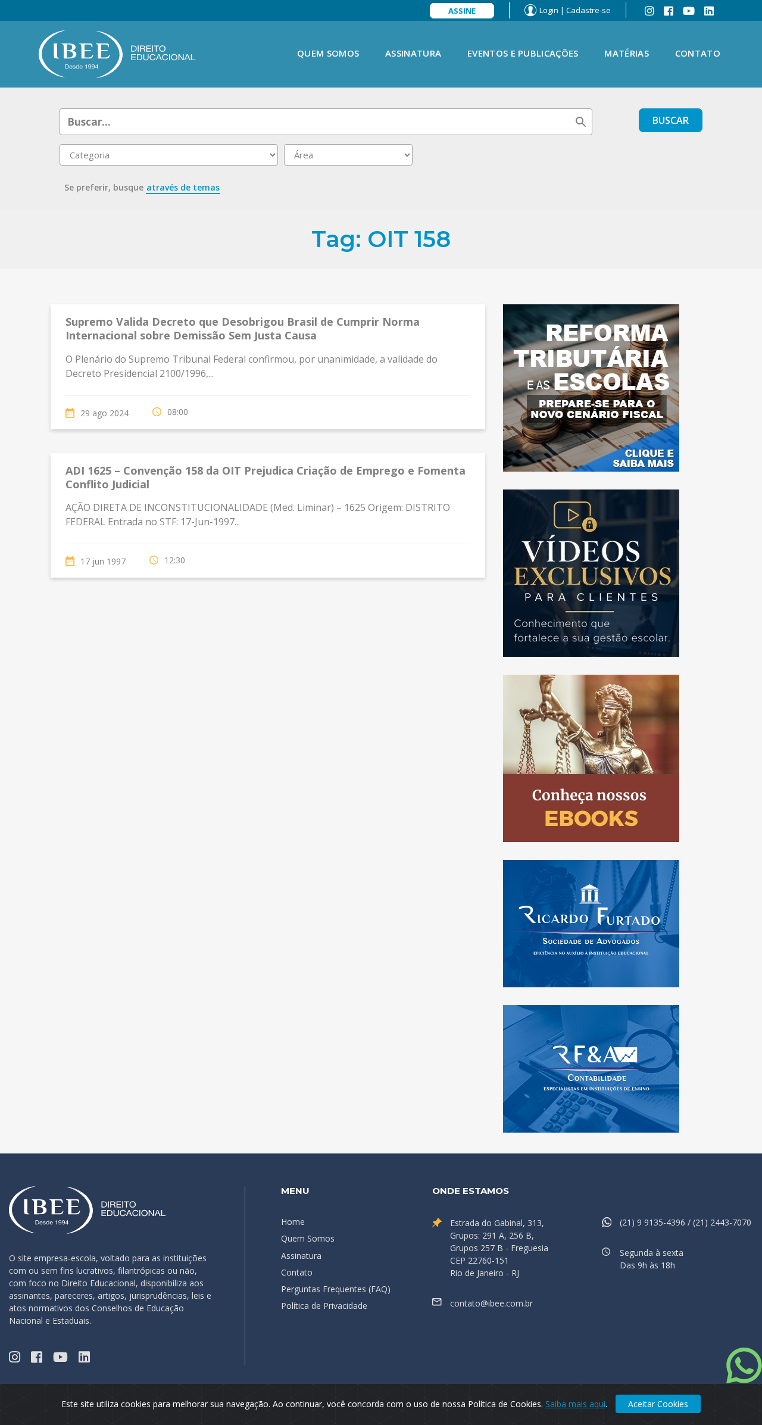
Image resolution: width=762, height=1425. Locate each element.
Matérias (626, 53)
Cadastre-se (588, 10)
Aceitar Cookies (658, 1404)
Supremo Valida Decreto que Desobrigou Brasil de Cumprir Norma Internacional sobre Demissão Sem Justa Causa (242, 328)
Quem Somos (328, 53)
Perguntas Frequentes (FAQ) (336, 1289)
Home (293, 1221)
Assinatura (413, 53)
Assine (462, 10)
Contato (697, 53)
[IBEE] (117, 53)
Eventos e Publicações (522, 53)
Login (548, 10)
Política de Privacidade (324, 1305)
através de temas (183, 187)
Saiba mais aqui (575, 1404)
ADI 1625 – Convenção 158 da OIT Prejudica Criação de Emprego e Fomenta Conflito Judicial (265, 477)
